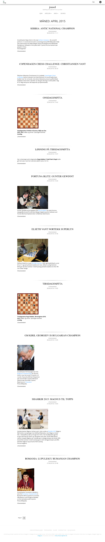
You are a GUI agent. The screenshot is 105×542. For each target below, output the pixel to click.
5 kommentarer (52, 286)
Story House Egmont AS (61, 535)
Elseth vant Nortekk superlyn (52, 229)
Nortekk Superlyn (37, 263)
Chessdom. (28, 382)
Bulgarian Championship (24, 373)
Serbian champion (44, 40)
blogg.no (40, 535)
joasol (52, 7)
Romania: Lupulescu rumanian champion (52, 458)
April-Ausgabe (42, 210)
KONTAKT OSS (62, 530)
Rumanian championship (29, 494)
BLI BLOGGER (71, 530)
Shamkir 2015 (52, 431)
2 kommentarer (52, 100)
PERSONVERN (48, 530)
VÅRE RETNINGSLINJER (36, 530)
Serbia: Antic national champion (52, 28)
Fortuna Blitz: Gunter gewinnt (52, 176)
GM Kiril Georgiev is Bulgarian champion (52, 335)
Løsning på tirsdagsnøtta (52, 149)
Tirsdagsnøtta (52, 283)
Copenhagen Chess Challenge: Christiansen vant (52, 63)
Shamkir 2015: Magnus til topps (52, 399)
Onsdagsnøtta (52, 97)
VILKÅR (55, 530)
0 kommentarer (52, 31)
